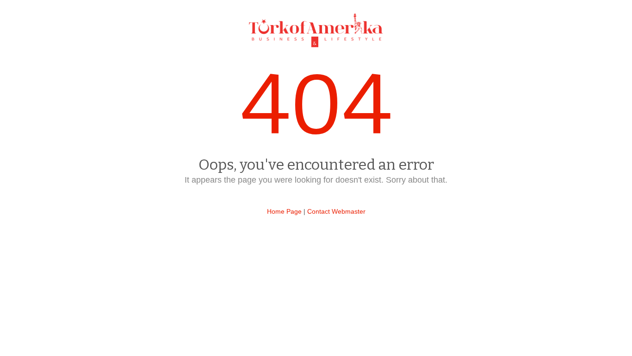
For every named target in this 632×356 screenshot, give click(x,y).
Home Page (284, 211)
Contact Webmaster (336, 211)
